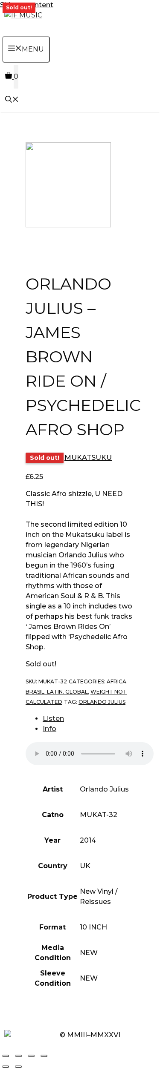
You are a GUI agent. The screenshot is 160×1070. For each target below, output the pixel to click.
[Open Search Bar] (12, 100)
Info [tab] (49, 729)
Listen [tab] (53, 718)
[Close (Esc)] (44, 1056)
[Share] (31, 1056)
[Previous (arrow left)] (5, 1066)
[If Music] (23, 15)
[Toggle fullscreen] (18, 1056)
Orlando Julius (102, 702)
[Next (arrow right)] (18, 1066)
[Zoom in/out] (5, 1056)
